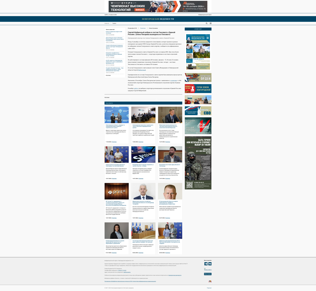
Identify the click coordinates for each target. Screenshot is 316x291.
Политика (143, 28)
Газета (114, 23)
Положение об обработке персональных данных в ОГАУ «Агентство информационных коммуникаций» (130, 281)
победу (136, 88)
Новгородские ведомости (175, 275)
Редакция (209, 288)
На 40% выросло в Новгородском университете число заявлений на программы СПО (114, 62)
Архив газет (198, 29)
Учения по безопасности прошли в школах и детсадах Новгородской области (114, 47)
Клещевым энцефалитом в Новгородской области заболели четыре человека (114, 54)
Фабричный (142, 70)
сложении (173, 80)
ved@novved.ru (127, 272)
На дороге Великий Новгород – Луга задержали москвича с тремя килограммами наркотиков (114, 69)
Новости (107, 23)
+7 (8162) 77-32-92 (121, 270)
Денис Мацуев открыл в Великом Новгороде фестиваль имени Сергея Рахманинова (115, 39)
